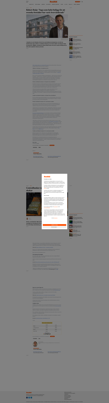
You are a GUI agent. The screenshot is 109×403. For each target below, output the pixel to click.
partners (45, 188)
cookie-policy (56, 206)
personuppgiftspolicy (47, 207)
